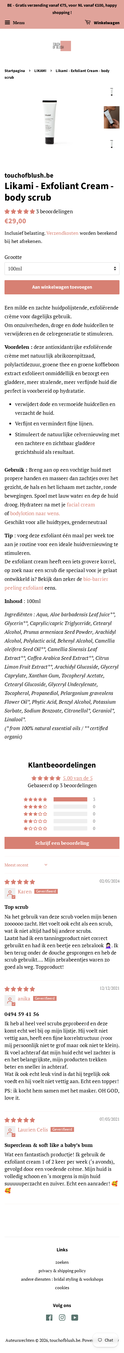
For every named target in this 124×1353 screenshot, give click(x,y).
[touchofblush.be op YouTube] (74, 1319)
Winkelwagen (106, 23)
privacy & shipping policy (62, 1270)
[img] (20, 881)
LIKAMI (40, 71)
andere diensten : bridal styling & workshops (62, 1279)
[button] (20, 211)
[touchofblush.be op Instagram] (62, 1319)
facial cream (81, 504)
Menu (18, 22)
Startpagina (15, 71)
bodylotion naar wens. (35, 513)
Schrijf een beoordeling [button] (62, 843)
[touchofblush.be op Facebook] (49, 1319)
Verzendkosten (62, 233)
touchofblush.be (65, 1340)
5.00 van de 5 (78, 778)
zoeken (62, 1262)
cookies (62, 1287)
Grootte (13, 257)
